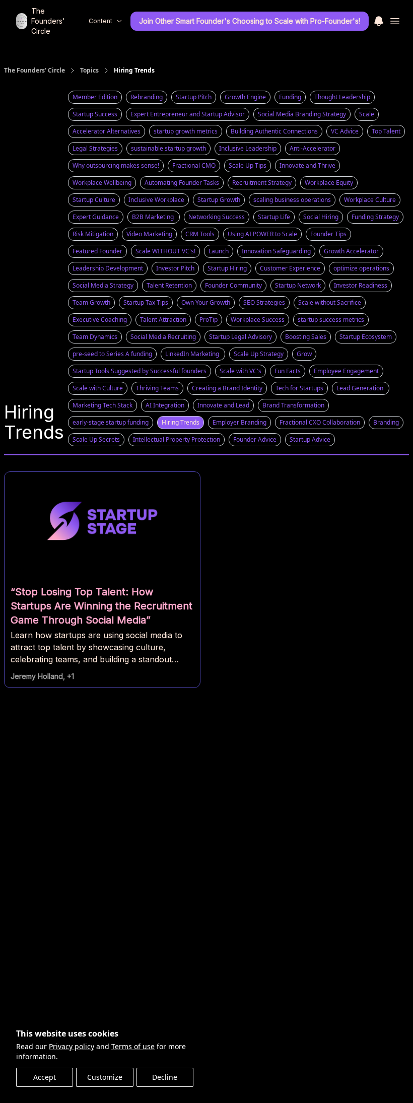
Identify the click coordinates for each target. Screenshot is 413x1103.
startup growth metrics (186, 131)
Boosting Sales (305, 336)
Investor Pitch (175, 268)
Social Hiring (320, 217)
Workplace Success (258, 319)
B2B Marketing (153, 217)
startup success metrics (331, 319)
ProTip (208, 319)
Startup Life (274, 217)
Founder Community (233, 285)
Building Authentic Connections (274, 131)
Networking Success (216, 217)
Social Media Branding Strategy (302, 114)
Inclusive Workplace (156, 199)
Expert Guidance (96, 217)
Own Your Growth (205, 302)
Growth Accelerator (351, 251)
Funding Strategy (375, 217)
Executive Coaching (100, 319)
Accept (44, 1077)
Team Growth (91, 302)
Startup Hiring (227, 268)
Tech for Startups (299, 388)
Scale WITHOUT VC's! (165, 251)
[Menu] (379, 19)
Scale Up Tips (247, 165)
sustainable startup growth (168, 148)
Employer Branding (239, 422)
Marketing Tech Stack (102, 405)
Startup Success (95, 114)
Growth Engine (245, 97)
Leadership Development (108, 268)
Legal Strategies (95, 148)
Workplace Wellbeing (102, 182)
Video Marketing (149, 234)
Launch (219, 251)
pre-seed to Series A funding (112, 354)
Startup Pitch (194, 97)
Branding (386, 422)
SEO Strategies (264, 302)
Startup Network (298, 285)
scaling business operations (292, 199)
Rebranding (146, 97)
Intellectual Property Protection (176, 439)
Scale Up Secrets (96, 439)
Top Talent (386, 131)
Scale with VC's (240, 371)
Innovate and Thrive (307, 165)
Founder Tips (328, 234)
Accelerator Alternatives (107, 131)
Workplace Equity (329, 182)
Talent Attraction (163, 319)
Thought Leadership (342, 97)
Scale (366, 114)
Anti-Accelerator (312, 148)
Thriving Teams (157, 388)
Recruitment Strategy (262, 182)
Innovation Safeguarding (276, 251)
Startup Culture (94, 199)
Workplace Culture (370, 199)
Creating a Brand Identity (227, 388)
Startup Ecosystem (365, 336)
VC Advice (345, 131)
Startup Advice (310, 439)
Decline (164, 1077)
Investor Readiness (360, 285)
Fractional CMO (194, 165)
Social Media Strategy (103, 285)
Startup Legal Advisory (240, 336)
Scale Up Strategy (259, 354)
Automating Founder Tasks (182, 182)
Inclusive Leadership (248, 148)
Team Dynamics (95, 336)
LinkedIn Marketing (193, 354)
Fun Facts (287, 371)
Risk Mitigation (93, 234)
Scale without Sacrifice (329, 302)
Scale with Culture (98, 388)
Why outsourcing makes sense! (116, 165)
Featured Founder (97, 251)
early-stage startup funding (111, 422)
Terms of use (133, 1046)
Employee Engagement (346, 371)
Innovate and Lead (223, 405)
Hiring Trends (180, 422)
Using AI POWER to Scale (262, 234)
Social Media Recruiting (163, 336)
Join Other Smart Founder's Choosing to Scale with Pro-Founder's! (249, 21)
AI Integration (165, 405)
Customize (104, 1077)
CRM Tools (200, 234)
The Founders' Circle (34, 70)
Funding (290, 97)
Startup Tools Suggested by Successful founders (139, 371)
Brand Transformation (293, 405)
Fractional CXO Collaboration (320, 422)
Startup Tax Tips (145, 302)
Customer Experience (290, 268)
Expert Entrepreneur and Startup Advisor (187, 114)
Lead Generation (360, 388)
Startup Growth (218, 199)
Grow (304, 354)
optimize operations (361, 268)
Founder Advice (255, 439)
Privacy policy (71, 1046)
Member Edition (95, 97)
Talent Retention (169, 285)
